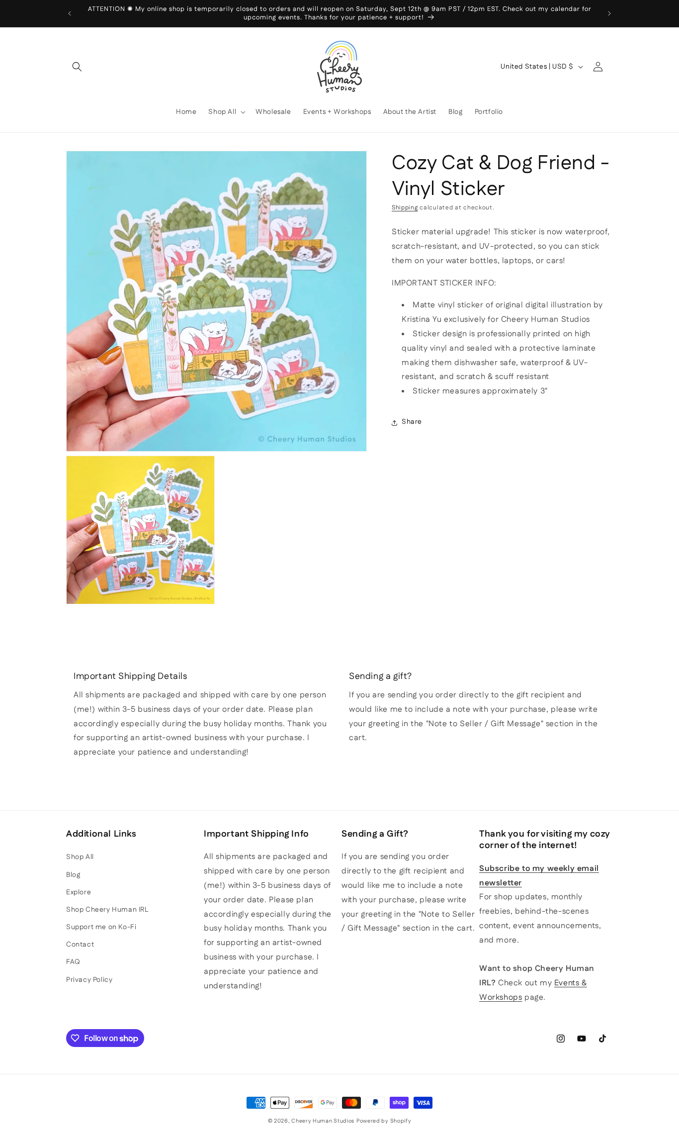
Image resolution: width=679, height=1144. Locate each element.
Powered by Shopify (384, 1121)
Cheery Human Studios (322, 1121)
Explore (78, 892)
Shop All (80, 857)
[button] (77, 67)
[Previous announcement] (70, 13)
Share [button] (412, 422)
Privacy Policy (89, 980)
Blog (73, 875)
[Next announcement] (609, 13)
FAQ (73, 962)
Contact (80, 945)
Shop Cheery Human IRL (107, 910)
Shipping (405, 207)
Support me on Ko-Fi (101, 927)
